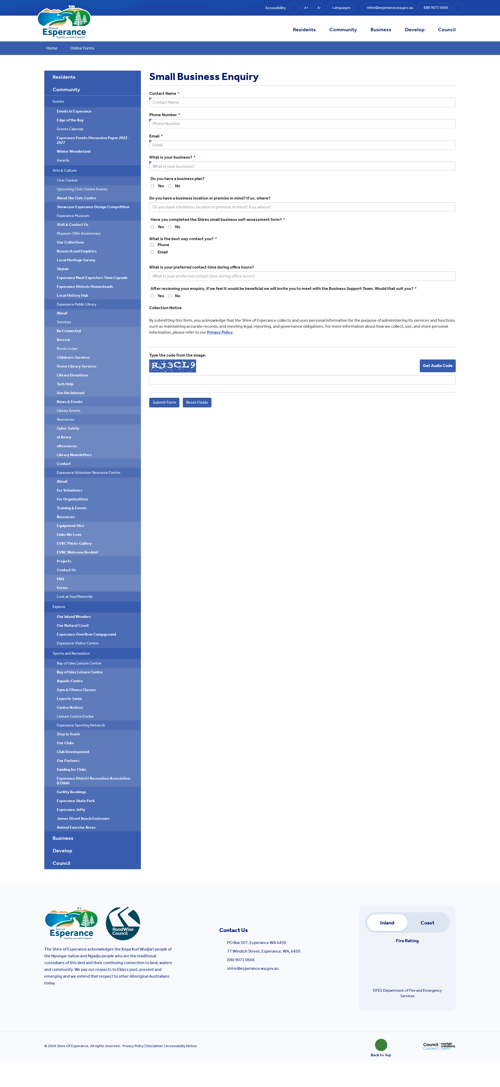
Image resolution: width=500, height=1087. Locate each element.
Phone (163, 244)
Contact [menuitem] (64, 463)
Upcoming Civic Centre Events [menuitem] (82, 189)
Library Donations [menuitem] (72, 375)
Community (343, 29)
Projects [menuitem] (64, 561)
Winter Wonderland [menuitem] (73, 151)
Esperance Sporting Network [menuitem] (81, 725)
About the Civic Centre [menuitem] (76, 198)
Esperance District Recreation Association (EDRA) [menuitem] (93, 780)
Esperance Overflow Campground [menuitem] (86, 634)
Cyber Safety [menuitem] (68, 428)
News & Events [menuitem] (70, 401)
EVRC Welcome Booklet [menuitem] (77, 552)
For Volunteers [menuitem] (69, 490)
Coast (427, 923)
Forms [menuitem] (62, 587)
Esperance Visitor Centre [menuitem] (77, 643)
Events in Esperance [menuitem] (74, 111)
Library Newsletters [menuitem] (74, 454)
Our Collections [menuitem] (70, 242)
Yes (161, 185)
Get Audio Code (438, 365)
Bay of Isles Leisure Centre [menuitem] (79, 663)
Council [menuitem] (61, 863)
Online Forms (82, 48)
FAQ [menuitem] (60, 578)
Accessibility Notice (181, 1046)
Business (381, 29)
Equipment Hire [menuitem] (70, 525)
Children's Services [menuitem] (73, 357)
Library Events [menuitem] (68, 410)
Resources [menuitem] (65, 419)
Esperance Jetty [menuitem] (71, 809)
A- (319, 7)
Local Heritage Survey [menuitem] (76, 260)
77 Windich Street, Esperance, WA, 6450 (263, 951)
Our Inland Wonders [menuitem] (74, 616)
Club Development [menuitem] (73, 751)
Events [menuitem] (58, 101)
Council (447, 29)
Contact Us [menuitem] (66, 570)
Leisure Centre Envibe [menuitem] (75, 716)
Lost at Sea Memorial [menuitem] (74, 596)
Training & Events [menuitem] (72, 508)
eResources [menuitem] (67, 446)
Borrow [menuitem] (63, 339)
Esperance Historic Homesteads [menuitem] (85, 286)
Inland (387, 923)
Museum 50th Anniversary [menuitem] (79, 233)
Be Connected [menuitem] (69, 330)
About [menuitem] (62, 313)
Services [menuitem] (64, 322)
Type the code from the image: (177, 355)
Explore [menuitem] (59, 606)
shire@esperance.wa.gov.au (253, 968)
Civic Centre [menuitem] (67, 180)
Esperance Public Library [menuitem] (77, 304)
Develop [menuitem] (62, 850)
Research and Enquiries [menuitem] (77, 251)
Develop (414, 29)
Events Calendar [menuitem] (70, 129)
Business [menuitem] (63, 838)
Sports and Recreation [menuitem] (71, 653)
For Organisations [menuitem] (72, 499)
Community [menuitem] (66, 89)
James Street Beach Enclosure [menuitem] (83, 818)
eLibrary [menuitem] (64, 437)
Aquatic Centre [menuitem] (70, 681)
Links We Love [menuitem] (69, 534)
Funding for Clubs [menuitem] (71, 769)
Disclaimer (154, 1046)
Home (52, 48)
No (177, 185)
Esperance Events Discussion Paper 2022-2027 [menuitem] (93, 140)
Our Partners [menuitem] (68, 760)
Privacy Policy (220, 332)
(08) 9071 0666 (241, 959)
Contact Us (233, 930)
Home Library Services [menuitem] (76, 366)
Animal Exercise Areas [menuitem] (76, 827)
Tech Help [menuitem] (65, 384)
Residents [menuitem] (64, 77)
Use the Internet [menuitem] (71, 392)
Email (163, 252)
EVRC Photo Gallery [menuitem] (74, 543)
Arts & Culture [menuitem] (65, 170)
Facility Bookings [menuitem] (71, 792)
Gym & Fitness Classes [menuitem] (76, 689)
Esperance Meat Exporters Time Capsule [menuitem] (92, 277)
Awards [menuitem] (63, 160)
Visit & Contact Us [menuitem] (72, 224)
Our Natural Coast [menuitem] (73, 625)
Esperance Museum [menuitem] (73, 215)
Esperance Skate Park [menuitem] (76, 800)
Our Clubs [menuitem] (65, 743)
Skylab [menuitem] (62, 268)
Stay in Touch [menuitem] (68, 734)
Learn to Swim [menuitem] (69, 698)
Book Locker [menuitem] (67, 348)
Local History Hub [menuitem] (72, 295)
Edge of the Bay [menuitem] (70, 120)
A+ (306, 7)
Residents (304, 29)
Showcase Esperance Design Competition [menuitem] (93, 206)
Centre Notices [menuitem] (70, 707)
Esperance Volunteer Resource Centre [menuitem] (88, 472)
